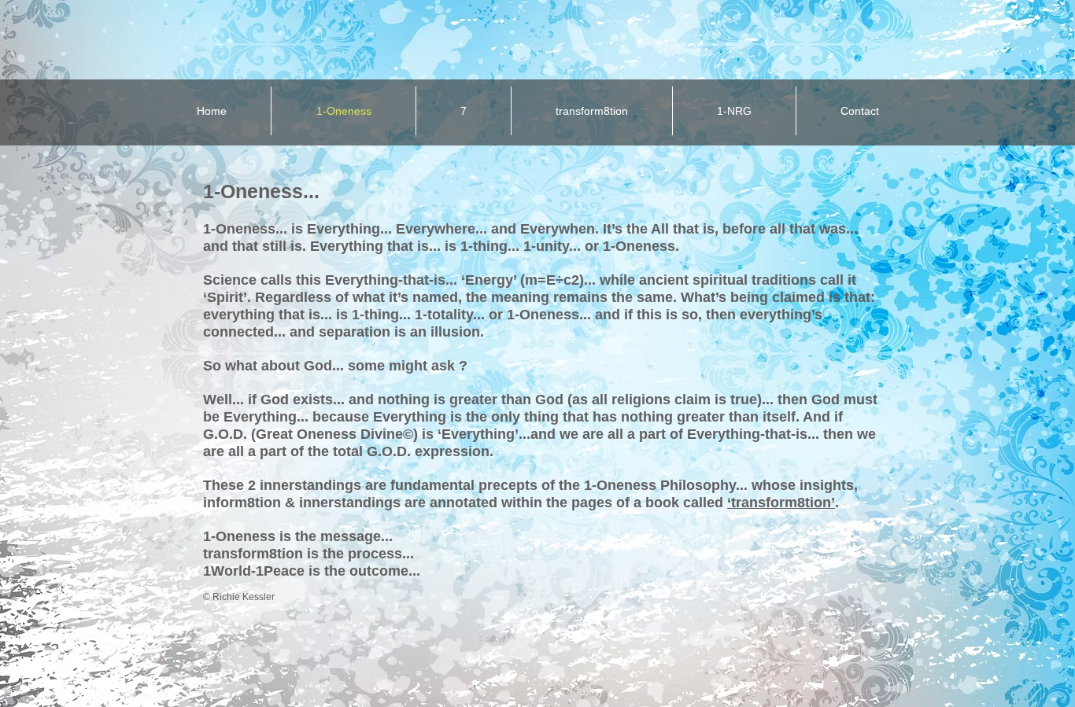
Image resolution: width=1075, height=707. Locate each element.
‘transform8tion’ (781, 502)
